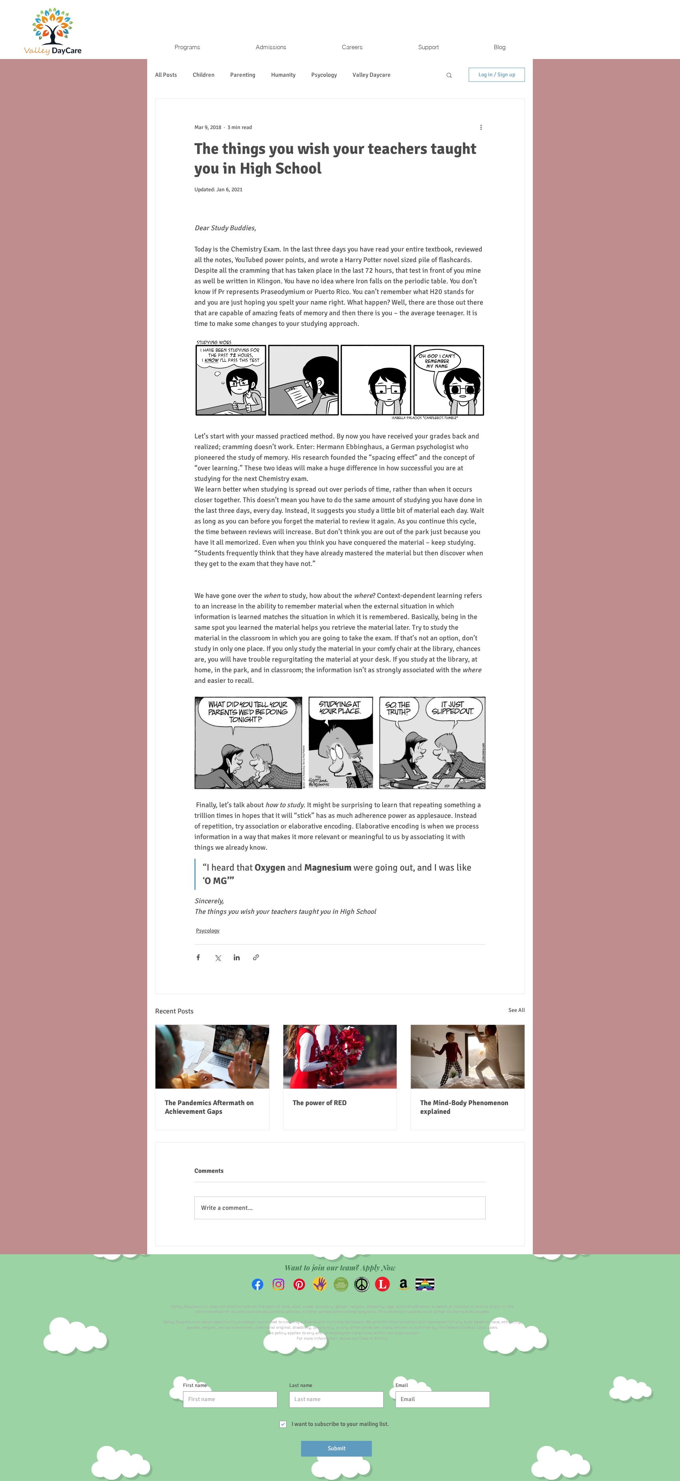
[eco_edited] (320, 1284)
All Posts (166, 74)
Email (401, 1385)
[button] (187, 47)
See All (516, 1010)
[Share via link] (256, 957)
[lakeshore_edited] (382, 1284)
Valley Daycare (372, 74)
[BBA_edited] (362, 1284)
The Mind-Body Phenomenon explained (464, 1107)
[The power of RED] (340, 1057)
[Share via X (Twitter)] (217, 957)
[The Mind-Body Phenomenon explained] (468, 1057)
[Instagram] (278, 1284)
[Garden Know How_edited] (341, 1284)
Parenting (242, 74)
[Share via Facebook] (198, 957)
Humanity (283, 74)
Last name (300, 1385)
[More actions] (481, 127)
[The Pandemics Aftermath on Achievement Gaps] (212, 1057)
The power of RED (320, 1102)
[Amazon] (403, 1284)
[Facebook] (257, 1284)
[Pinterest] (299, 1284)
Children (203, 74)
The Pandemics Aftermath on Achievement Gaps (209, 1107)
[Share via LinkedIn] (236, 957)
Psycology (324, 74)
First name (195, 1385)
